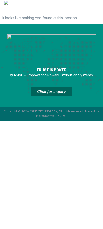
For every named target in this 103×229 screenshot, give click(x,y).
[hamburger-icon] (93, 8)
